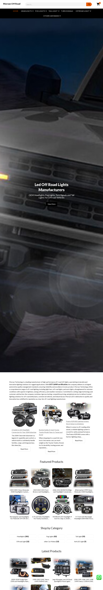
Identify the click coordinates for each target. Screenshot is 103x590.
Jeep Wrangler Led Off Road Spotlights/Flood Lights (62, 580)
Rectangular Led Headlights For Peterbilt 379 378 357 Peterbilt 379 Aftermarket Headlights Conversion (19, 519)
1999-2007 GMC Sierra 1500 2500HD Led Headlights (41, 581)
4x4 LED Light (80, 541)
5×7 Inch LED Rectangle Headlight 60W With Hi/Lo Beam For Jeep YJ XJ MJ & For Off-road (83, 519)
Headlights (26, 11)
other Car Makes (51, 16)
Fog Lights (40, 11)
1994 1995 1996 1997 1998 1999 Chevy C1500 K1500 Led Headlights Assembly (83, 581)
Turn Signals (67, 11)
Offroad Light (82, 11)
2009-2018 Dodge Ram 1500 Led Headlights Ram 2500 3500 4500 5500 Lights (19, 581)
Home (15, 11)
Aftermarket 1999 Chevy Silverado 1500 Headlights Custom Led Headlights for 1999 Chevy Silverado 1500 (83, 492)
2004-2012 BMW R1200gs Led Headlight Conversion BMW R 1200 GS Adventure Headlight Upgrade (62, 492)
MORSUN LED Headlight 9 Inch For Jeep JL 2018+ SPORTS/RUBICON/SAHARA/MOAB (65, 518)
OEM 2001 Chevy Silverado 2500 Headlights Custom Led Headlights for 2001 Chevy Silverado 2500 (19, 492)
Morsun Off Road (11, 4)
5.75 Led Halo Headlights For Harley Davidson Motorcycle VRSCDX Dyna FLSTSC (40, 519)
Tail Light (53, 11)
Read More (25, 450)
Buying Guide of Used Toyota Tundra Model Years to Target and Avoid (50, 432)
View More (51, 204)
